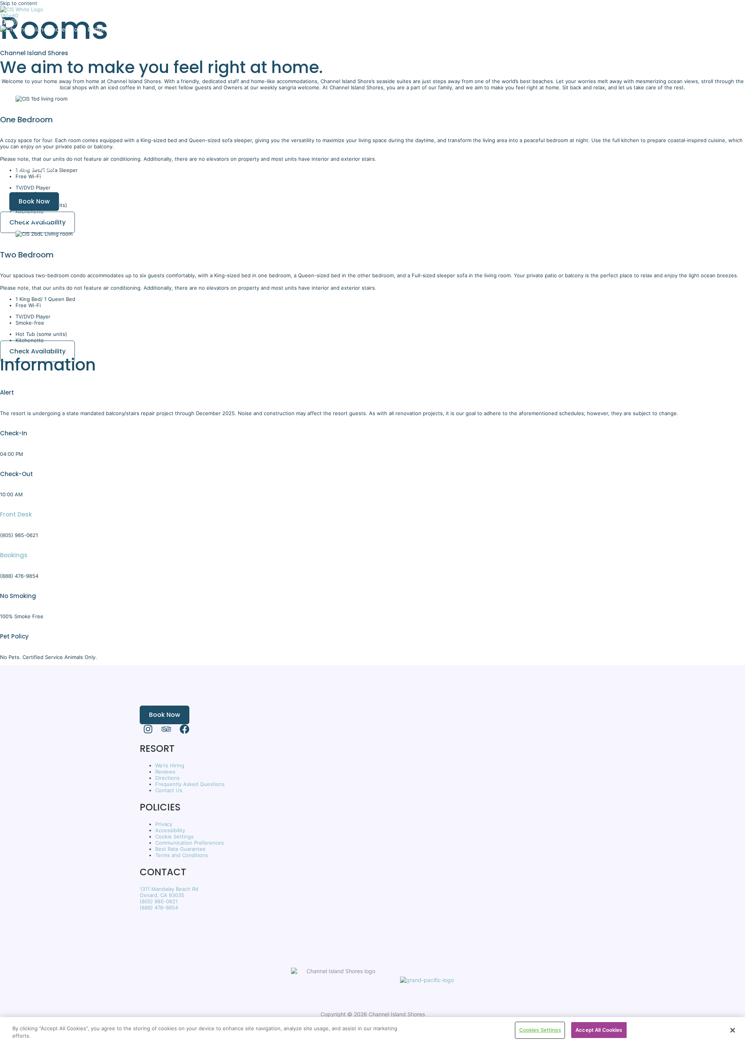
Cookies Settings (540, 1030)
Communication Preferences (189, 843)
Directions (167, 778)
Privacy (163, 824)
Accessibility (170, 830)
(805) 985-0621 (159, 901)
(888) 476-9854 (159, 907)
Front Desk (16, 514)
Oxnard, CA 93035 (162, 895)
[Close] (732, 1030)
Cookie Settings (174, 836)
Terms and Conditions (181, 855)
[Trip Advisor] (166, 732)
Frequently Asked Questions (190, 784)
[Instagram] (14, 23)
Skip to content (18, 3)
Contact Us (168, 790)
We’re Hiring (169, 765)
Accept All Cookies (598, 1030)
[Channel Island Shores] (23, 15)
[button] (29, 201)
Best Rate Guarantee (180, 849)
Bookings (14, 555)
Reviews (165, 772)
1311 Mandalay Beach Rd (169, 889)
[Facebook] (3, 23)
